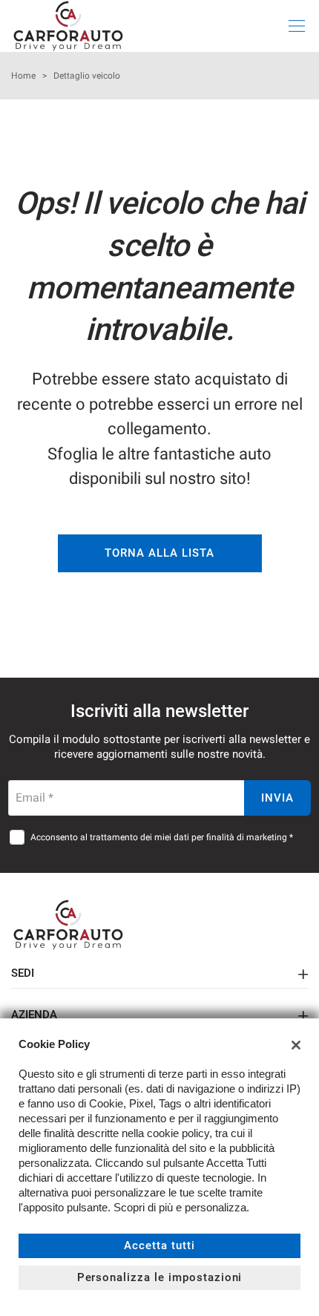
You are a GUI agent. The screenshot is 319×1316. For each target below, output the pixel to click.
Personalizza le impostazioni (160, 1277)
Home (23, 76)
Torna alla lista (159, 553)
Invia (277, 798)
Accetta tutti (159, 1245)
